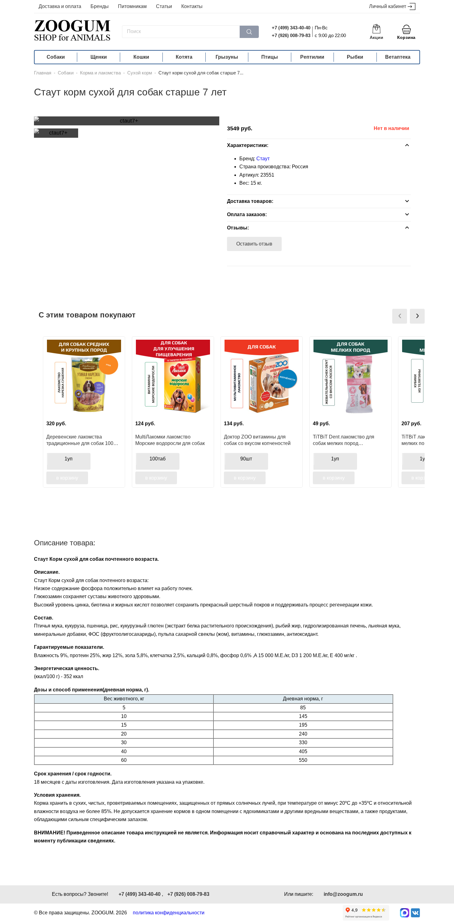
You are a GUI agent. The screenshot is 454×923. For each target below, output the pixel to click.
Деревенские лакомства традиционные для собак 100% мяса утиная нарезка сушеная (82, 440)
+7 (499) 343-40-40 (291, 27)
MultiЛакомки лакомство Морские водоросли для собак (170, 440)
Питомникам (132, 6)
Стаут (263, 158)
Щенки (98, 57)
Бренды (99, 6)
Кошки (141, 57)
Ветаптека (397, 57)
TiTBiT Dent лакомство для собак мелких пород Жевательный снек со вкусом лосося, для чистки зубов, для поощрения (347, 440)
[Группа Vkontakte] (415, 912)
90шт (246, 458)
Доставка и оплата (60, 6)
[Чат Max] (404, 912)
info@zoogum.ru (343, 894)
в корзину (67, 477)
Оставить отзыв (254, 243)
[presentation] (399, 316)
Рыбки (355, 57)
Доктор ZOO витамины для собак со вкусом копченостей (257, 440)
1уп (69, 458)
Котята (184, 57)
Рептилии (312, 57)
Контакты (192, 6)
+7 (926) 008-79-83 (291, 35)
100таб (157, 458)
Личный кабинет (387, 6)
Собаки (56, 57)
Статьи (164, 6)
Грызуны (227, 57)
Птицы (269, 57)
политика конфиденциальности (168, 912)
